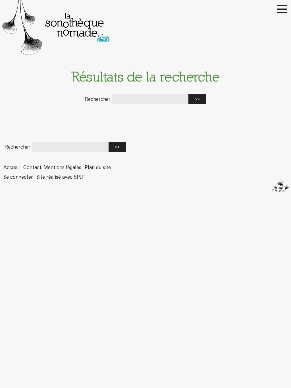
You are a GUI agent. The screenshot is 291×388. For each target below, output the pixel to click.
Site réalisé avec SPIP (60, 177)
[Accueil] (145, 27)
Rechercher (98, 99)
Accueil (11, 167)
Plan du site (98, 167)
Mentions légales (62, 167)
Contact (32, 167)
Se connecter (18, 177)
